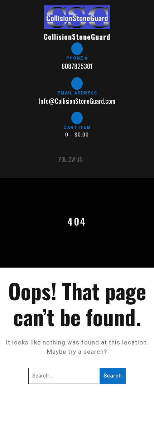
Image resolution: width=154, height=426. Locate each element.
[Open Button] (10, 159)
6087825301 (77, 66)
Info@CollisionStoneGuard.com (77, 101)
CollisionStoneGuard (77, 36)
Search (113, 375)
